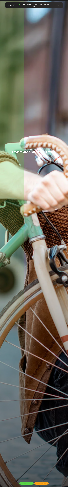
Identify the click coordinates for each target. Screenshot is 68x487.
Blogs (41, 4)
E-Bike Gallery (30, 4)
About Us (36, 4)
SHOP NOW (26, 483)
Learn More (46, 4)
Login (34, 6)
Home (19, 4)
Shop (24, 4)
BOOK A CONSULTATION (42, 483)
